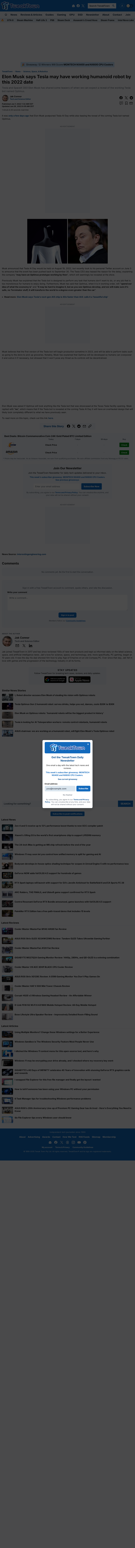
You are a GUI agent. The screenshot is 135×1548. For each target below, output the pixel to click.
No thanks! (67, 795)
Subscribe (83, 788)
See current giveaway (67, 779)
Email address (51, 784)
